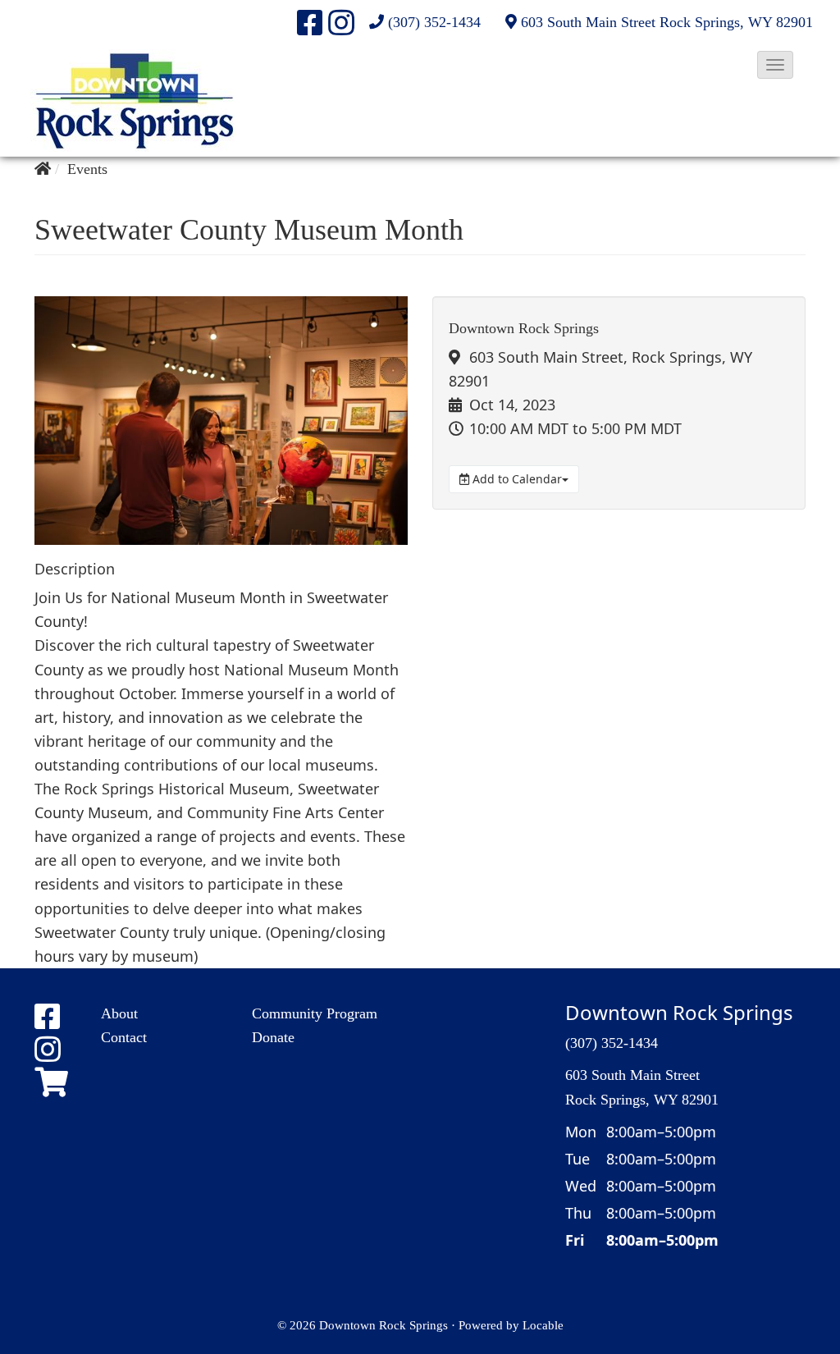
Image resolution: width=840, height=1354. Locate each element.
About (119, 1013)
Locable (543, 1325)
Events (87, 169)
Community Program (314, 1013)
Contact (124, 1037)
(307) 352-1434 (434, 22)
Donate (273, 1037)
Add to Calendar (515, 479)
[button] (775, 65)
